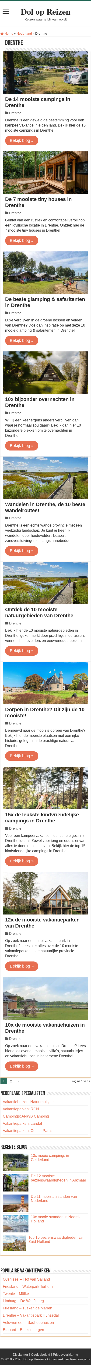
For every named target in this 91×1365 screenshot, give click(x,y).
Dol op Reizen (45, 11)
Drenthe (15, 113)
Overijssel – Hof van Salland (26, 1279)
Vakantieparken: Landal (22, 1123)
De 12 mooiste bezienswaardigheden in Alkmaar (58, 1178)
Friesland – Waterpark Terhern (28, 1286)
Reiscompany (80, 1359)
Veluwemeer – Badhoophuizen (28, 1323)
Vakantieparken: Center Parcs (27, 1131)
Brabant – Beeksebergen (23, 1330)
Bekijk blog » (22, 140)
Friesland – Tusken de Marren (27, 1308)
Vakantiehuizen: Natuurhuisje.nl (29, 1102)
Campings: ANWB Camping (26, 1116)
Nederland (24, 33)
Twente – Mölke (16, 1294)
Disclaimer (20, 1354)
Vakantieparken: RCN (21, 1109)
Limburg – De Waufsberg (23, 1301)
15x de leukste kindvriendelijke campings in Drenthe (42, 818)
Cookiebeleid (40, 1354)
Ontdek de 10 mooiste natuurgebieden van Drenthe (39, 612)
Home (8, 33)
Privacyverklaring (65, 1354)
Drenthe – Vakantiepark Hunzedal (31, 1315)
